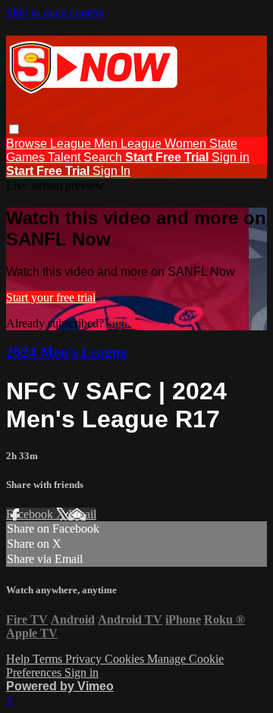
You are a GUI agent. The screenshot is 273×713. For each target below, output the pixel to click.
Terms (49, 658)
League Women (165, 143)
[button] (14, 129)
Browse (28, 143)
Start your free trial (51, 297)
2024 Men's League (66, 352)
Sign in (230, 157)
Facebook (31, 514)
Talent (65, 157)
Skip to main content (55, 12)
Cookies (126, 658)
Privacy (85, 658)
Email (82, 514)
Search (104, 157)
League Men (85, 143)
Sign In (111, 170)
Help (19, 658)
